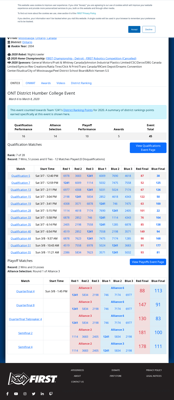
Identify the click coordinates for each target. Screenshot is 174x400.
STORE (115, 376)
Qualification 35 (21, 224)
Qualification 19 (21, 204)
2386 (66, 252)
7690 (115, 176)
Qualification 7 (20, 183)
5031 (102, 190)
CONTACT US (77, 381)
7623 (78, 238)
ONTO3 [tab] (15, 83)
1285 (115, 224)
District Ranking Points (78, 110)
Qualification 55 (21, 252)
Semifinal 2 (25, 333)
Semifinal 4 (25, 347)
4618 (128, 176)
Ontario (27, 42)
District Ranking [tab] (81, 83)
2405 (128, 210)
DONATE (116, 370)
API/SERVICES (77, 370)
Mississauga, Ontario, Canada (37, 38)
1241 (90, 176)
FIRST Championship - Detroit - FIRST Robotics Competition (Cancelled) (91, 58)
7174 (128, 190)
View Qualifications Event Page (148, 148)
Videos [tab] (61, 83)
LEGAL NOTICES (154, 376)
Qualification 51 (21, 245)
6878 (90, 204)
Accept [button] (134, 29)
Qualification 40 (21, 231)
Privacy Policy (86, 13)
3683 (78, 176)
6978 (66, 176)
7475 (115, 183)
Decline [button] (148, 29)
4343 (128, 197)
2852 (102, 197)
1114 (90, 183)
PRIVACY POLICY (154, 370)
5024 (115, 190)
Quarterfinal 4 (25, 291)
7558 (128, 183)
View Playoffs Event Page (148, 262)
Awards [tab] (46, 83)
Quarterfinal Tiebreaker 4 (25, 319)
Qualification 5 (20, 176)
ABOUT (77, 376)
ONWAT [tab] (30, 83)
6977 (66, 190)
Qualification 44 (21, 238)
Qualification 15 (21, 197)
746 (115, 204)
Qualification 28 (21, 210)
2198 (66, 197)
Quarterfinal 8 (25, 305)
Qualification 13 (21, 190)
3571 (78, 204)
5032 (102, 183)
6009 (102, 176)
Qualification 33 (21, 217)
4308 (78, 190)
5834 (90, 197)
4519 (66, 231)
